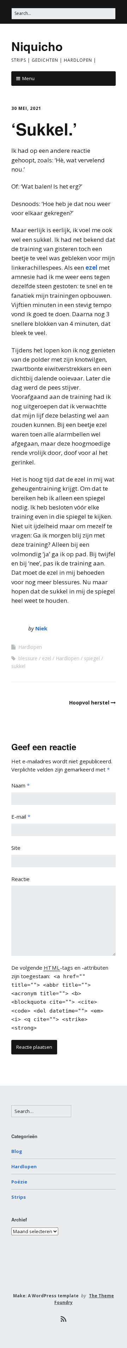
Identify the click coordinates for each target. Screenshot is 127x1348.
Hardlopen (30, 647)
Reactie (20, 878)
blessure (27, 658)
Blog (16, 1151)
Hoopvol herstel (89, 702)
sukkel (18, 666)
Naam (20, 785)
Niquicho (37, 46)
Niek (41, 628)
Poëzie (19, 1182)
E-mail (20, 816)
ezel (91, 267)
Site (15, 847)
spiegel (92, 658)
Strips (18, 1197)
